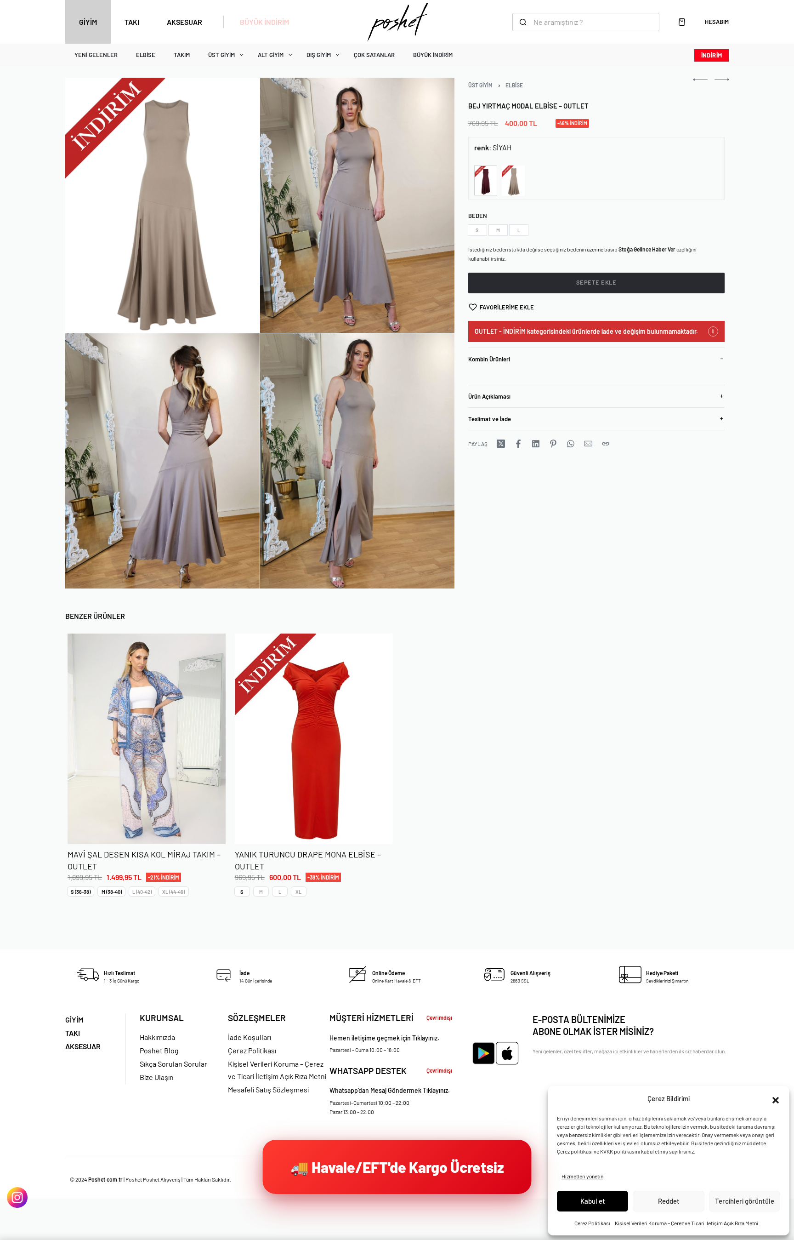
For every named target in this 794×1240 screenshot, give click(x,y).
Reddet (669, 1201)
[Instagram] (17, 1197)
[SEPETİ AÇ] (682, 22)
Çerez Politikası (592, 1223)
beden (477, 215)
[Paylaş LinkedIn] (536, 444)
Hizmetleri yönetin (582, 1176)
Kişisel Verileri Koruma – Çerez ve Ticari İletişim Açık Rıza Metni (686, 1223)
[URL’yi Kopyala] (605, 444)
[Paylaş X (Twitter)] (501, 444)
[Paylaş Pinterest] (553, 444)
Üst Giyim (480, 85)
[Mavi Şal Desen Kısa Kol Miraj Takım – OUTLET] (147, 739)
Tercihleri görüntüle (744, 1201)
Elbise (514, 85)
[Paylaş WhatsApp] (571, 444)
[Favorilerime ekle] (208, 827)
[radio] (477, 230)
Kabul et (592, 1201)
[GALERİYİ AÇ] (162, 205)
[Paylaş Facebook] (518, 444)
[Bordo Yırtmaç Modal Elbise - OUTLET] (485, 180)
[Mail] (588, 444)
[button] (775, 1098)
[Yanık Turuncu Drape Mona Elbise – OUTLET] (313, 739)
